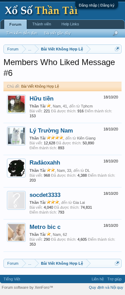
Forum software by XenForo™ (27, 287)
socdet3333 (45, 194)
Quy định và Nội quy (106, 287)
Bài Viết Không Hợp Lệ (40, 86)
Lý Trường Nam (51, 130)
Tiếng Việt (11, 279)
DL (87, 170)
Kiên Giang (86, 138)
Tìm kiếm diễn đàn (21, 33)
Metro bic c (45, 226)
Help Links (70, 24)
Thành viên (41, 24)
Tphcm (87, 106)
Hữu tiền (41, 98)
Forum (15, 24)
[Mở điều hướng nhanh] (117, 49)
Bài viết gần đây (57, 33)
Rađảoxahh (45, 162)
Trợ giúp (114, 279)
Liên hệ (98, 279)
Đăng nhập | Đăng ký (97, 5)
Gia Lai (79, 202)
